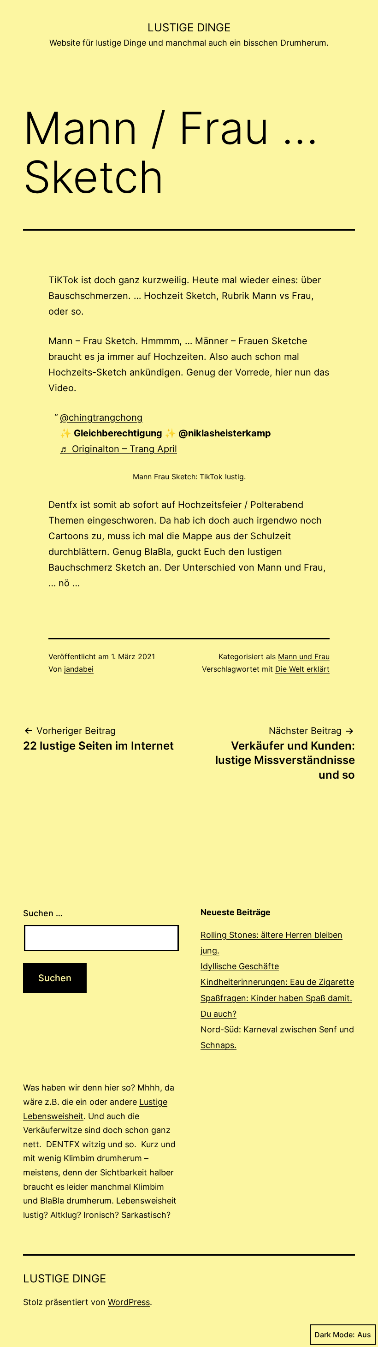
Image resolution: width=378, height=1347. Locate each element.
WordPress (129, 1302)
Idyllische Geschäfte (240, 966)
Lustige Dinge (189, 27)
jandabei (79, 669)
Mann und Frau (304, 656)
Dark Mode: (334, 1334)
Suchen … (43, 913)
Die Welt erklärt (302, 669)
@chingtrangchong (101, 417)
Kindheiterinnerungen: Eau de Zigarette (277, 982)
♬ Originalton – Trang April (118, 448)
